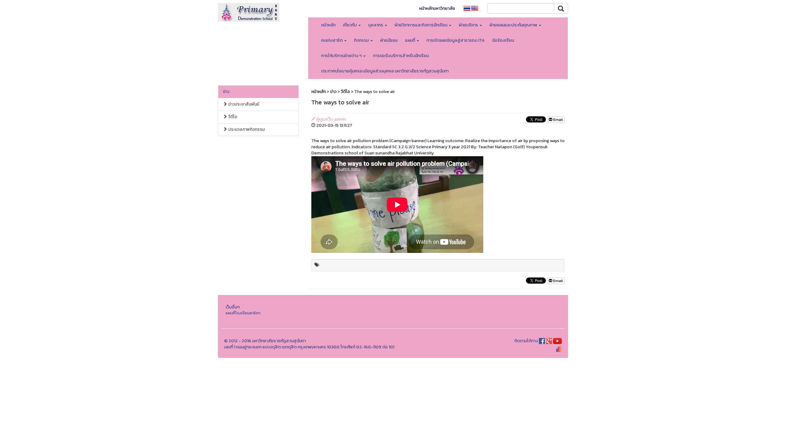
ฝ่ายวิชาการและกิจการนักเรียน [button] (421, 25)
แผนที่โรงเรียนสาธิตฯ (243, 313)
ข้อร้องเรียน (503, 40)
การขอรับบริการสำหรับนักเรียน (401, 55)
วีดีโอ (232, 117)
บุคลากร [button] (376, 25)
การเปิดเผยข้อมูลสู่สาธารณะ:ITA (455, 40)
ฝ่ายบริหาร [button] (469, 25)
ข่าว (226, 91)
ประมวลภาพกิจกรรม (246, 129)
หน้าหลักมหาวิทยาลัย (437, 8)
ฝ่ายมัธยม (389, 40)
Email (557, 119)
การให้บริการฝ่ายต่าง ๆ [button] (342, 55)
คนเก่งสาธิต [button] (332, 40)
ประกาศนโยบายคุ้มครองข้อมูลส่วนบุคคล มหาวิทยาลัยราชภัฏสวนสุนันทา (385, 71)
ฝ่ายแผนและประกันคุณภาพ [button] (513, 25)
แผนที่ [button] (410, 40)
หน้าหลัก (328, 25)
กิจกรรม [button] (362, 40)
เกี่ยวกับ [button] (350, 25)
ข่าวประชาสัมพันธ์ (243, 104)
